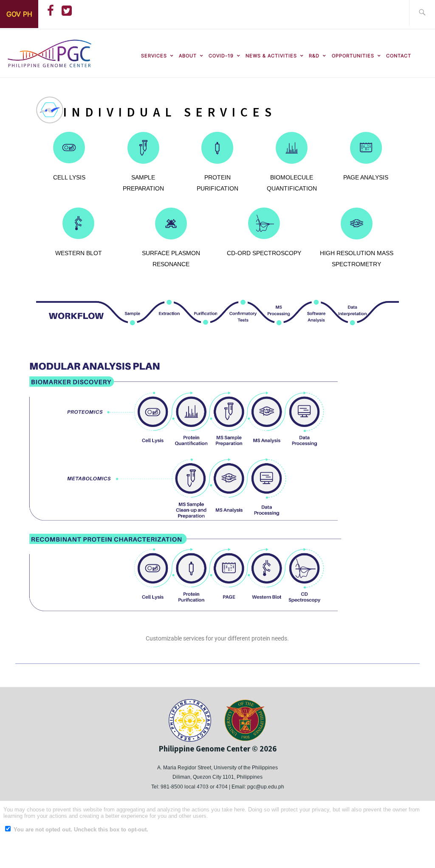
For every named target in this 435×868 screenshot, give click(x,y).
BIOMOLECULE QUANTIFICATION (292, 183)
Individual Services (170, 112)
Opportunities (353, 56)
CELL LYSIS (69, 177)
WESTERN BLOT (78, 253)
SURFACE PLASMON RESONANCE (171, 259)
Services (154, 56)
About (188, 56)
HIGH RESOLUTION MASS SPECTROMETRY (356, 259)
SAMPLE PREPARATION (143, 183)
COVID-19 (221, 56)
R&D (314, 56)
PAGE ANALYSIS (365, 177)
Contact (398, 56)
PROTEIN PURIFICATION (217, 183)
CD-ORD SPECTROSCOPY (264, 253)
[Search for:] (422, 13)
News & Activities (271, 56)
